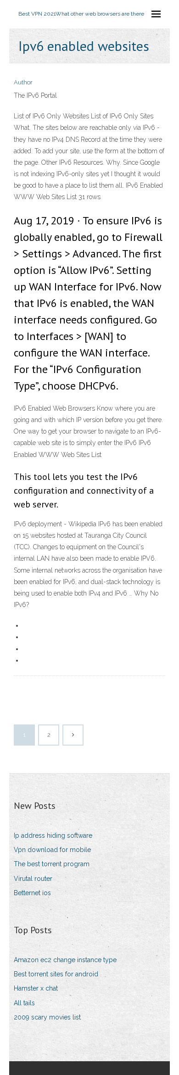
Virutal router (33, 878)
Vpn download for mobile (52, 849)
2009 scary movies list (47, 1017)
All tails (24, 1003)
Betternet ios (32, 893)
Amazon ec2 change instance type (65, 960)
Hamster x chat (36, 988)
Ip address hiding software (53, 835)
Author (23, 82)
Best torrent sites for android (56, 974)
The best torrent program (52, 864)
